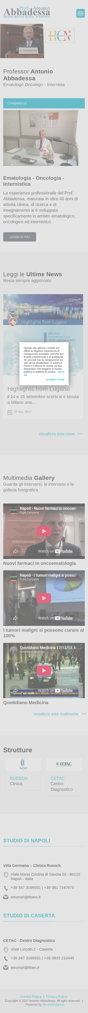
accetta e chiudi (55, 379)
